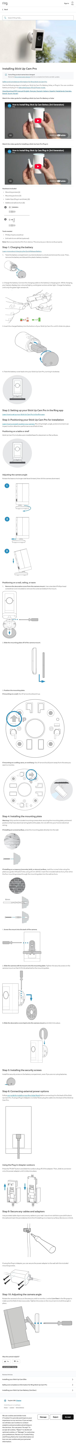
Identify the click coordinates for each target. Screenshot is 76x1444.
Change (18, 1400)
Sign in (66, 3)
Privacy (6, 1407)
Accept (68, 1417)
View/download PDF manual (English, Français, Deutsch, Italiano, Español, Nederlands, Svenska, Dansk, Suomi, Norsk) (37, 92)
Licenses (12, 1407)
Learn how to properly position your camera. (18, 424)
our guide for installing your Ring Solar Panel (23, 1095)
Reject (55, 1417)
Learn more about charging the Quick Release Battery (21, 251)
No (17, 1361)
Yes (8, 1361)
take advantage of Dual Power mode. (32, 88)
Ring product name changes (22, 77)
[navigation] (38, 16)
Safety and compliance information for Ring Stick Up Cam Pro (24, 82)
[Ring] (4, 3)
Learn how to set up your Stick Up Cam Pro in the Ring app (23, 414)
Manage (43, 1417)
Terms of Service (20, 1407)
